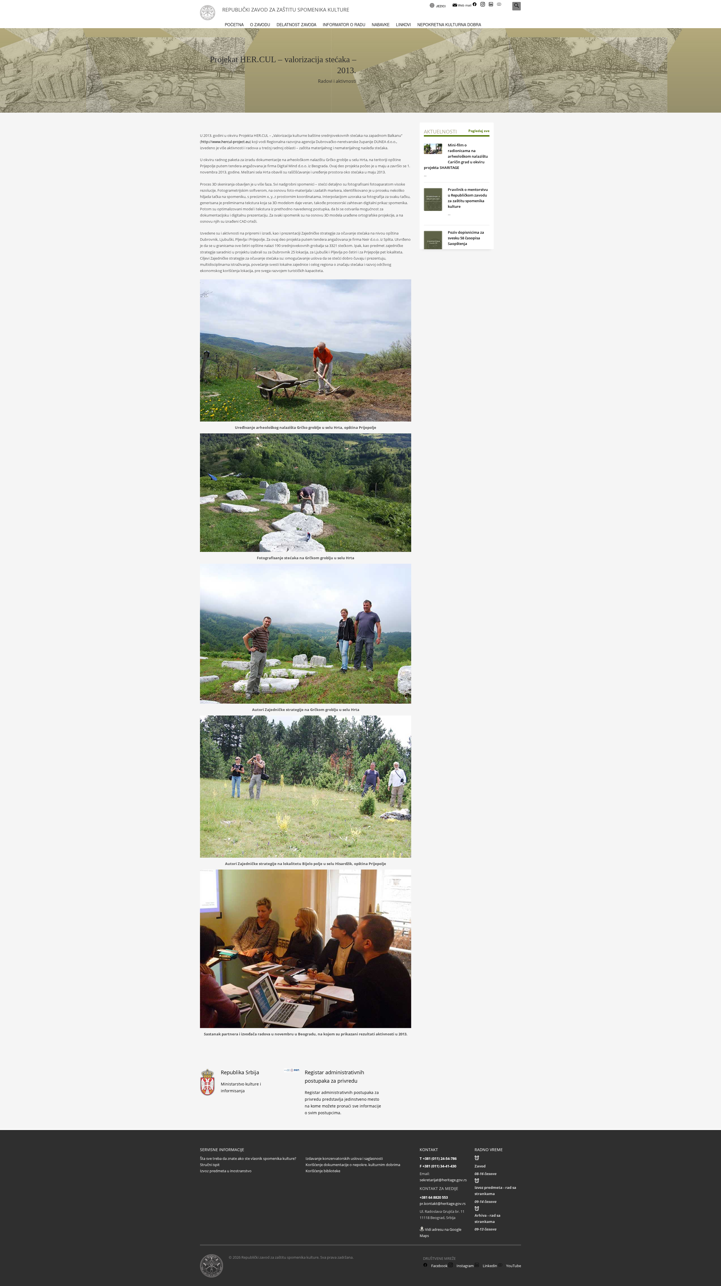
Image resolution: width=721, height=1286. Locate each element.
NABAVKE (381, 24)
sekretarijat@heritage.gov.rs (443, 1179)
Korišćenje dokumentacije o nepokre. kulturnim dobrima (353, 1164)
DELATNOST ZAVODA (296, 24)
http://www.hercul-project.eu (225, 141)
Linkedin (489, 1265)
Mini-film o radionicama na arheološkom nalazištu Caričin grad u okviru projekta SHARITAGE (456, 156)
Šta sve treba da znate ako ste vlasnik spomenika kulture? (248, 1158)
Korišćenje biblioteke (323, 1170)
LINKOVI (403, 24)
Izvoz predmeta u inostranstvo (226, 1170)
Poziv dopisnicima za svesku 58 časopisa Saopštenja (466, 238)
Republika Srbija (240, 1072)
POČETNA (234, 24)
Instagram (465, 1265)
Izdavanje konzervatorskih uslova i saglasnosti (344, 1158)
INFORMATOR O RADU (344, 24)
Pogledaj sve (478, 130)
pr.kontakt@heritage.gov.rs (443, 1203)
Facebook (439, 1265)
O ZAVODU (260, 24)
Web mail (464, 5)
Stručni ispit (210, 1164)
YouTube (513, 1265)
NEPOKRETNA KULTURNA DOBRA (449, 24)
